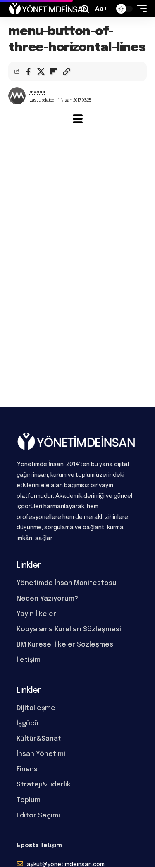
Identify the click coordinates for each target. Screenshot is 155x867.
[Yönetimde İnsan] (48, 8)
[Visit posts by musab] (17, 95)
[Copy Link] (66, 71)
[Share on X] (41, 71)
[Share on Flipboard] (54, 71)
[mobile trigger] (140, 8)
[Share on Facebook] (28, 71)
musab (37, 91)
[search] (85, 9)
